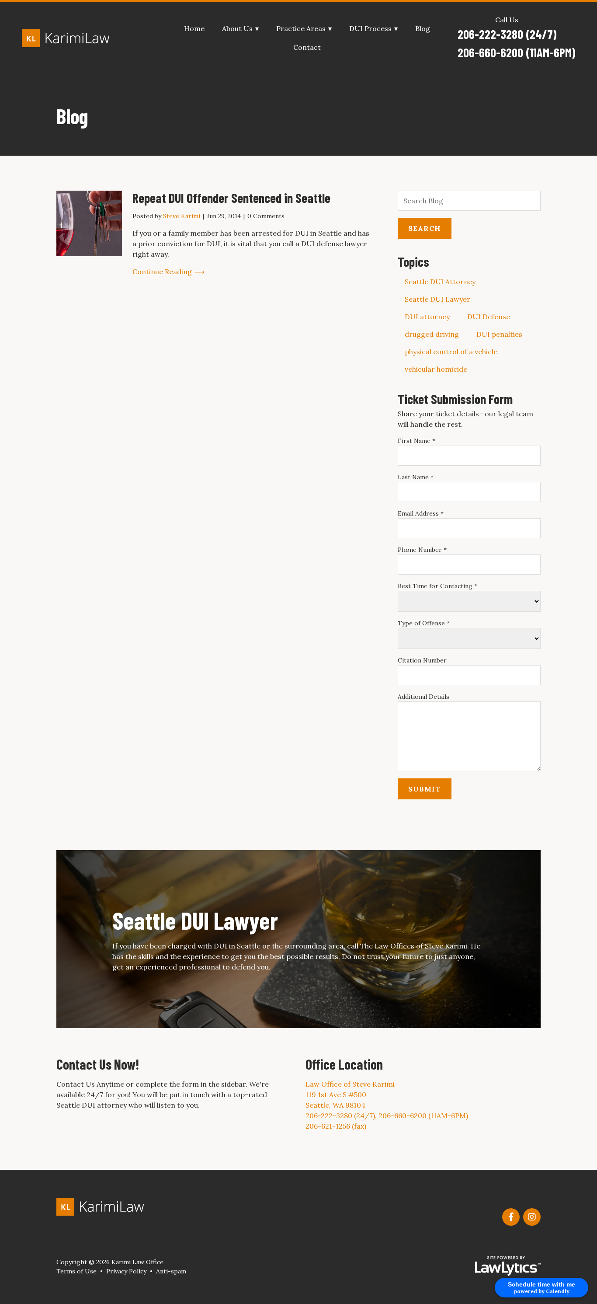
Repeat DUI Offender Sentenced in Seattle (231, 198)
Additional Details (423, 697)
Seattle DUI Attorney (440, 281)
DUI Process (370, 28)
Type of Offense (424, 623)
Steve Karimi (181, 216)
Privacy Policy (126, 1271)
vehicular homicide (436, 369)
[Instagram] (532, 1217)
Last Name (416, 477)
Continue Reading (162, 271)
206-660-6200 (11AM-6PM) (516, 52)
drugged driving (432, 334)
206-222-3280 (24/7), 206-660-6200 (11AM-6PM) (386, 1115)
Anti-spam (171, 1271)
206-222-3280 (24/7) (507, 34)
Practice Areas (301, 28)
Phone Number (422, 550)
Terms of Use (76, 1271)
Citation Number (422, 660)
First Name (416, 441)
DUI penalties (499, 334)
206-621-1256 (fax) (335, 1126)
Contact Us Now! (97, 1064)
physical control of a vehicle (451, 351)
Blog (422, 28)
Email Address (421, 513)
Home (194, 28)
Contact (307, 47)
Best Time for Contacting (437, 586)
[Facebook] (511, 1217)
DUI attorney (427, 316)
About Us (237, 28)
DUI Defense (488, 316)
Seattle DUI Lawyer (437, 299)
